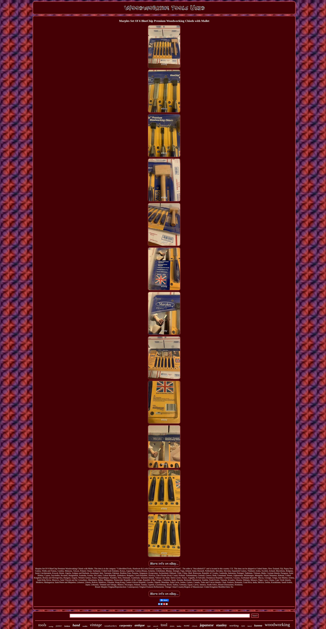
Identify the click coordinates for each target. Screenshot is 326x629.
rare (243, 626)
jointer (59, 626)
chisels (194, 626)
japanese (207, 625)
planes (172, 626)
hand (76, 625)
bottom (67, 626)
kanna (258, 625)
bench (250, 626)
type (149, 626)
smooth (155, 626)
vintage (96, 625)
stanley (221, 625)
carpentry (125, 625)
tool (164, 625)
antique (140, 625)
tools (42, 625)
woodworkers (110, 626)
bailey (179, 626)
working (234, 625)
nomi (186, 625)
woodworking (277, 624)
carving (51, 626)
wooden (85, 626)
